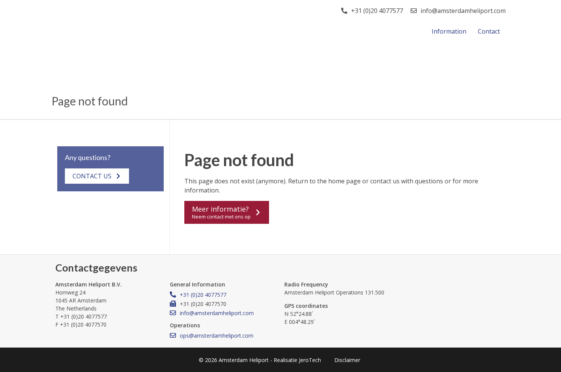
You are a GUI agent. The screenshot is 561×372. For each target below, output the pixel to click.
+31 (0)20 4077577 (377, 10)
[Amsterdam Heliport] (122, 22)
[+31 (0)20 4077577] (344, 11)
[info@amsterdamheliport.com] (414, 11)
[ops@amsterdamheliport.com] (173, 335)
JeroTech (310, 360)
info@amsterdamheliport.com (463, 10)
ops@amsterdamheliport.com (216, 335)
